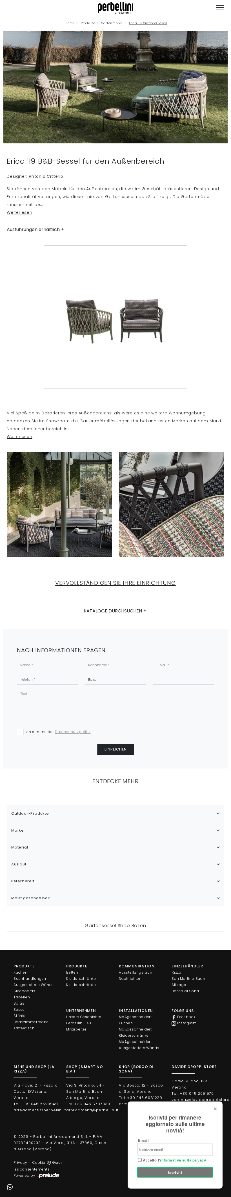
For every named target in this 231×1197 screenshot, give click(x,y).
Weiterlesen (19, 212)
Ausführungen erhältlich (33, 229)
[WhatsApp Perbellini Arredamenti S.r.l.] (9, 1187)
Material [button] (19, 847)
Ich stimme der (57, 731)
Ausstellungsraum (136, 972)
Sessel (20, 1009)
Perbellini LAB (78, 1023)
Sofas (19, 1003)
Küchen (21, 972)
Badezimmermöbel (32, 1022)
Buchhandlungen (30, 978)
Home (70, 23)
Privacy (20, 1162)
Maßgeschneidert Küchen (135, 1019)
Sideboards (24, 991)
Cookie (38, 1162)
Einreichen (116, 749)
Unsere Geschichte (83, 1016)
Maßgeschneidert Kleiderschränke (135, 1032)
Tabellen (22, 997)
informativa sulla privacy (183, 1160)
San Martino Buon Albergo (188, 981)
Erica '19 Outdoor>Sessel (148, 23)
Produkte (88, 23)
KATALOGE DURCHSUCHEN (113, 611)
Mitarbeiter (76, 1029)
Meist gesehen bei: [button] (30, 898)
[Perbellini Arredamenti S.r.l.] (115, 8)
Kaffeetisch (24, 1028)
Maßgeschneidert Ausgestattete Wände (139, 1044)
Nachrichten (130, 978)
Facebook (186, 1016)
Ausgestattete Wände (34, 984)
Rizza (176, 972)
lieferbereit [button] (22, 881)
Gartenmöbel (112, 23)
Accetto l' (174, 1160)
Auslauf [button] (18, 864)
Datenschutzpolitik (72, 731)
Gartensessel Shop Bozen (115, 925)
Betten (72, 972)
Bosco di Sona (185, 991)
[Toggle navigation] (220, 7)
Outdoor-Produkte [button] (30, 813)
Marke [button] (17, 830)
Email (143, 1140)
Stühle (20, 1015)
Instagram (186, 1023)
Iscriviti (175, 1172)
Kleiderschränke (81, 978)
